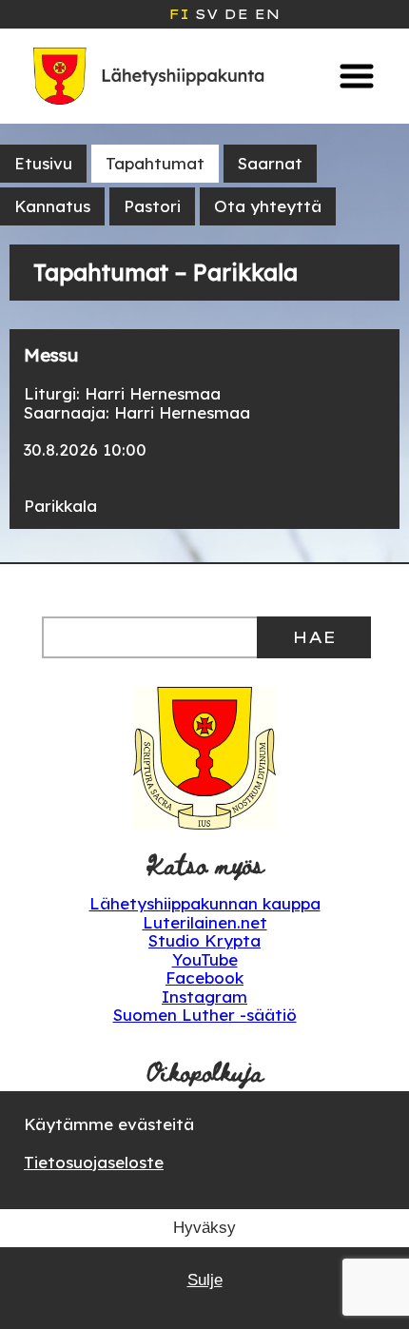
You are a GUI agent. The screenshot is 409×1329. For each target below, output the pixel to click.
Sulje (205, 1280)
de (236, 14)
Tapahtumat (155, 163)
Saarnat (270, 163)
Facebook (204, 977)
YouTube (205, 959)
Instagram (204, 997)
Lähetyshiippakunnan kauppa (205, 903)
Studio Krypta (204, 940)
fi (178, 14)
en (267, 14)
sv (206, 14)
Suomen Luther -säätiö (205, 1015)
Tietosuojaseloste (94, 1162)
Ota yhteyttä (267, 206)
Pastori (152, 206)
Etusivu (43, 163)
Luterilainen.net (205, 922)
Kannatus (52, 206)
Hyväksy (204, 1228)
